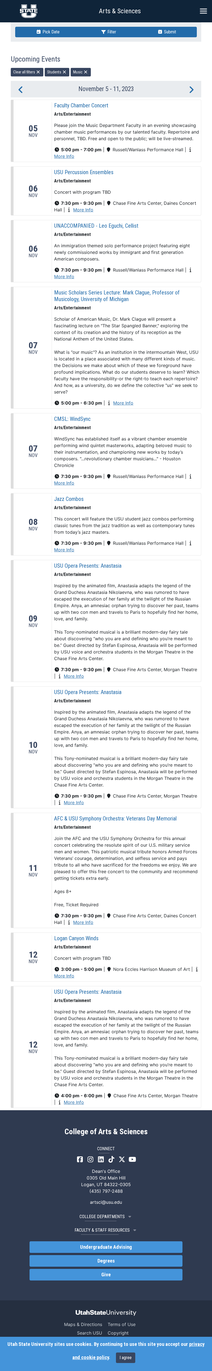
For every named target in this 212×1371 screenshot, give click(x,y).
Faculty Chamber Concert (81, 105)
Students (54, 72)
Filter (111, 31)
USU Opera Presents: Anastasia (87, 565)
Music (78, 72)
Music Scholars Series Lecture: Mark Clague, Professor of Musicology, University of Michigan (117, 295)
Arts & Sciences (120, 11)
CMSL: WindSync (72, 419)
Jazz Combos (69, 499)
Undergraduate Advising (106, 1247)
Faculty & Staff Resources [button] (102, 1230)
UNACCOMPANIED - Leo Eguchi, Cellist (96, 225)
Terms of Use (122, 1324)
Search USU (89, 1333)
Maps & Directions (83, 1324)
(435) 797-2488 (106, 1191)
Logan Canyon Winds (76, 938)
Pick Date (50, 31)
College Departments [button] (102, 1216)
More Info (64, 156)
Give (106, 1275)
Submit (169, 31)
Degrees (106, 1261)
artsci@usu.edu (106, 1202)
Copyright (118, 1333)
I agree (126, 1357)
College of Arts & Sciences (106, 1132)
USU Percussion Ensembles (83, 172)
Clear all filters (24, 72)
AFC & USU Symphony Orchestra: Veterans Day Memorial (115, 818)
